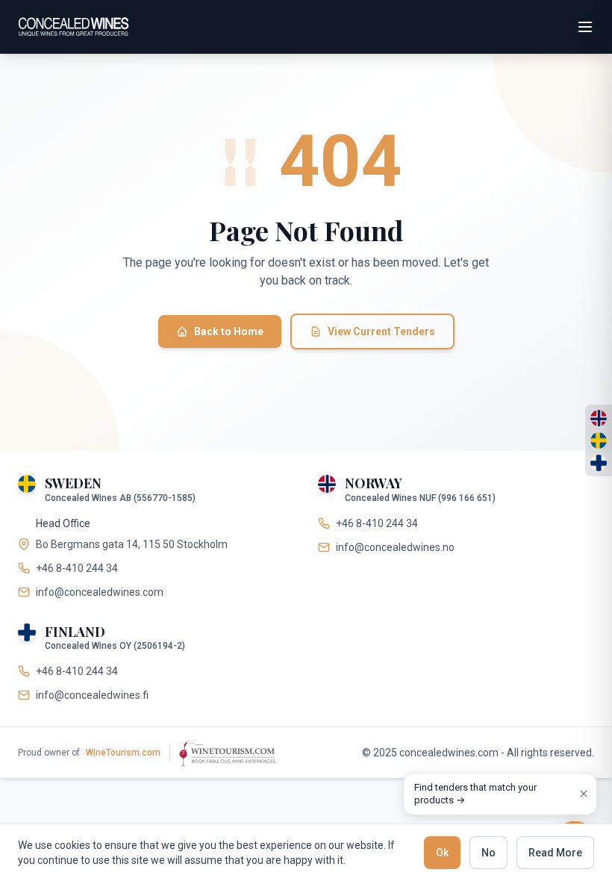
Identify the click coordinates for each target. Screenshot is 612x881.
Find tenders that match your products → (475, 794)
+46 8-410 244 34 (77, 568)
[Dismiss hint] (583, 793)
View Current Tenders (381, 331)
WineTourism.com (123, 752)
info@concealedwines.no (395, 547)
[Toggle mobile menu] (585, 27)
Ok (442, 853)
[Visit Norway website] (599, 418)
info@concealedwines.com (99, 592)
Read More (555, 853)
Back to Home (228, 331)
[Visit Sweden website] (599, 440)
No (488, 853)
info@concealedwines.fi (92, 695)
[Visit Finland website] (599, 463)
